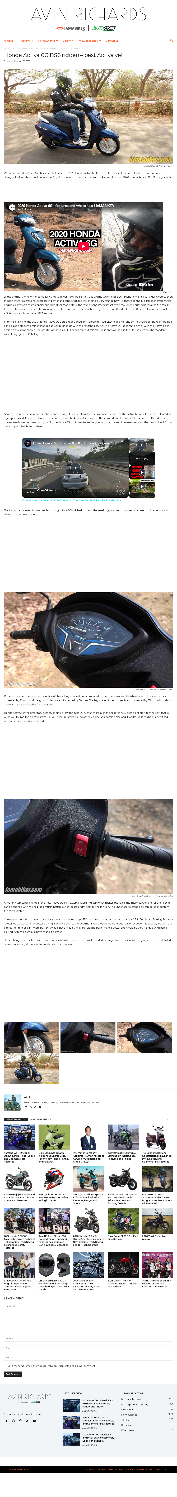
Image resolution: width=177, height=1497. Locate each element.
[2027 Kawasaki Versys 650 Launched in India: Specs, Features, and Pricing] (123, 1137)
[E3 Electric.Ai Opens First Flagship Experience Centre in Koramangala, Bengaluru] (19, 1265)
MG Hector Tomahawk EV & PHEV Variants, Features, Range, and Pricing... (97, 1403)
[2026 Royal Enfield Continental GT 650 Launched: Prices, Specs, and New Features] (88, 1265)
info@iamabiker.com (29, 1414)
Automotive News (20, 48)
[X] (35, 1107)
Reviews (25, 40)
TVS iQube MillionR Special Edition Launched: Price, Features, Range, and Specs (88, 1199)
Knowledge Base (88, 40)
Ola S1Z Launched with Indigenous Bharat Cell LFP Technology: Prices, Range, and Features (54, 1157)
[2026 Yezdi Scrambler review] (157, 1221)
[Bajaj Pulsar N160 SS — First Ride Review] (123, 1221)
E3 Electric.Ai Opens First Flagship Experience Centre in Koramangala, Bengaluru (18, 1285)
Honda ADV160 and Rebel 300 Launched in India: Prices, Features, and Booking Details (122, 1199)
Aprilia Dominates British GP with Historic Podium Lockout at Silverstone (157, 1283)
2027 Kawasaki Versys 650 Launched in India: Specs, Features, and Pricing (122, 1155)
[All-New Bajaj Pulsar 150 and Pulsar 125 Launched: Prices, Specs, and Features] (19, 1179)
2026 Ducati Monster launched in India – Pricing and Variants (122, 1283)
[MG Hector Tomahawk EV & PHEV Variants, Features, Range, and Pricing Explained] (71, 1405)
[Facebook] (26, 1107)
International (128, 1409)
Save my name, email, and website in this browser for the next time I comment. (52, 1365)
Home (6, 48)
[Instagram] (31, 1107)
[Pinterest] (21, 1421)
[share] (122, 441)
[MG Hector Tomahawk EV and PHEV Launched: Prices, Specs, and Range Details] (71, 1439)
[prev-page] (167, 1119)
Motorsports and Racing (134, 1404)
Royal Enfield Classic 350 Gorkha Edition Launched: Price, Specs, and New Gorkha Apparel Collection (53, 1240)
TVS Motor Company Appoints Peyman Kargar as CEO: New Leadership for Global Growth (88, 1157)
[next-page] (171, 1119)
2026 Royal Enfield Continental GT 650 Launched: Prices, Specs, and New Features (87, 1285)
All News (8, 40)
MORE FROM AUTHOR (40, 1119)
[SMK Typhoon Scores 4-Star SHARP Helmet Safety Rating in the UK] (54, 1179)
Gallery (67, 40)
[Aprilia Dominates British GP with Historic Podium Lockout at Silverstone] (157, 1265)
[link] (27, 443)
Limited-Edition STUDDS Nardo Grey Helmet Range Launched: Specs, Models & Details (54, 1285)
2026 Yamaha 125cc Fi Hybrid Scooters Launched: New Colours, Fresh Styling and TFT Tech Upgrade (88, 1240)
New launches (46, 40)
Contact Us (112, 40)
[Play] (142, 472)
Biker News (127, 1430)
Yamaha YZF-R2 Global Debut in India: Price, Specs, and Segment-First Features (19, 1157)
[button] (171, 41)
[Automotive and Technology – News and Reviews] (88, 18)
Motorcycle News (38, 48)
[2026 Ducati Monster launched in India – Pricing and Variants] (123, 1265)
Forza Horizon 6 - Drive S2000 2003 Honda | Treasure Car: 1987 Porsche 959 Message (75, 443)
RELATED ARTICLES (16, 1119)
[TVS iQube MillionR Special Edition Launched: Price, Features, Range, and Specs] (88, 1179)
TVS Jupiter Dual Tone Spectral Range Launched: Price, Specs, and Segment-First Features (157, 1157)
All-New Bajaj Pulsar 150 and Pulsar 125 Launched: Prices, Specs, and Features (19, 1197)
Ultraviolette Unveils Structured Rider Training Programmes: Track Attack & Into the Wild (157, 1199)
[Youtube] (40, 1107)
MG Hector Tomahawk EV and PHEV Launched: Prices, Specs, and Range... (98, 1437)
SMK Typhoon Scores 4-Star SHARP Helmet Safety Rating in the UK (53, 1197)
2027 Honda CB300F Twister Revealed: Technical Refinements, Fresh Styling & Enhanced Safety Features (19, 1242)
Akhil (9, 61)
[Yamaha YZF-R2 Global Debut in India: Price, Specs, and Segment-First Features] (19, 1137)
